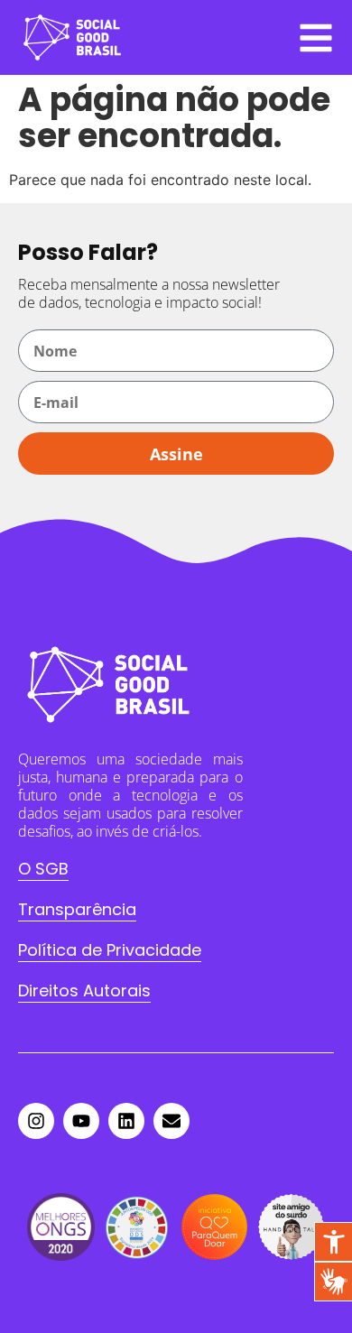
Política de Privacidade (109, 950)
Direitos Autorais (84, 990)
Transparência (77, 909)
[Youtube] (81, 1121)
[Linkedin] (126, 1121)
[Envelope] (171, 1121)
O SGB (43, 868)
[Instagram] (36, 1121)
